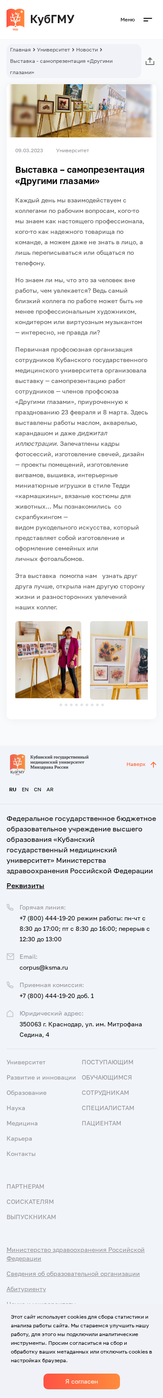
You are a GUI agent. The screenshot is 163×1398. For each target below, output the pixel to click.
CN (37, 789)
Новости (87, 49)
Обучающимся (107, 1077)
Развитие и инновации (41, 1077)
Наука (16, 1107)
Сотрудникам (105, 1092)
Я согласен (81, 1381)
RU (13, 789)
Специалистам (108, 1107)
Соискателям (30, 1201)
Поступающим (107, 1062)
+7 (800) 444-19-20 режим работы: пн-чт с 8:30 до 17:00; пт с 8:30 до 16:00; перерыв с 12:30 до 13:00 (85, 928)
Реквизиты (25, 885)
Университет (53, 49)
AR (50, 789)
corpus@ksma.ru (44, 967)
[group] (48, 660)
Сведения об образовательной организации (73, 1273)
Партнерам (25, 1186)
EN (25, 789)
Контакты (21, 1153)
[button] (61, 705)
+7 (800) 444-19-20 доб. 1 (57, 995)
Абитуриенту (26, 1288)
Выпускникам (31, 1216)
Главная (20, 49)
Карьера (19, 1138)
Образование (27, 1092)
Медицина (22, 1123)
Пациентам (101, 1123)
